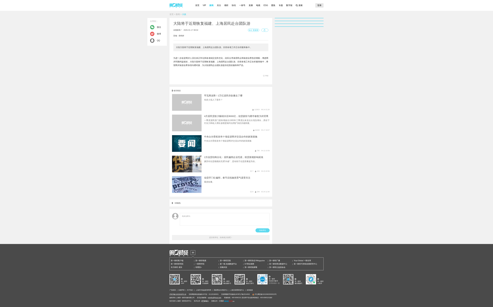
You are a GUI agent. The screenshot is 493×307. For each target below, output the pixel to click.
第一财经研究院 (177, 264)
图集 (273, 5)
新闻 (211, 5)
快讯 (234, 5)
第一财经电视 (200, 261)
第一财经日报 (225, 261)
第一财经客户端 (177, 261)
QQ (158, 40)
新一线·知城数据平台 (228, 264)
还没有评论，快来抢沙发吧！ (221, 237)
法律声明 (181, 290)
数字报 (289, 5)
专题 (281, 5)
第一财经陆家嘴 (251, 267)
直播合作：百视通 (217, 301)
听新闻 (255, 30)
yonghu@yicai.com (214, 298)
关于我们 (190, 290)
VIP (204, 5)
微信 (159, 27)
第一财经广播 (274, 261)
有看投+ (198, 267)
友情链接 (250, 290)
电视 (258, 5)
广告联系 (173, 290)
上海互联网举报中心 (237, 290)
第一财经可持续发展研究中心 (305, 264)
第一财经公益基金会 (277, 267)
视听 (226, 5)
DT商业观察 (249, 264)
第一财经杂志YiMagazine (255, 261)
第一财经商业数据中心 (278, 264)
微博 (159, 34)
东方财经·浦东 (176, 267)
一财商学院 (199, 264)
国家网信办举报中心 (221, 290)
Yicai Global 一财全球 (302, 261)
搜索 (300, 5)
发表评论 (262, 230)
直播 (251, 5)
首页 (197, 5)
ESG (266, 5)
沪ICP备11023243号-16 (177, 294)
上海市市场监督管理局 (203, 290)
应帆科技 (223, 267)
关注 (219, 5)
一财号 (242, 5)
